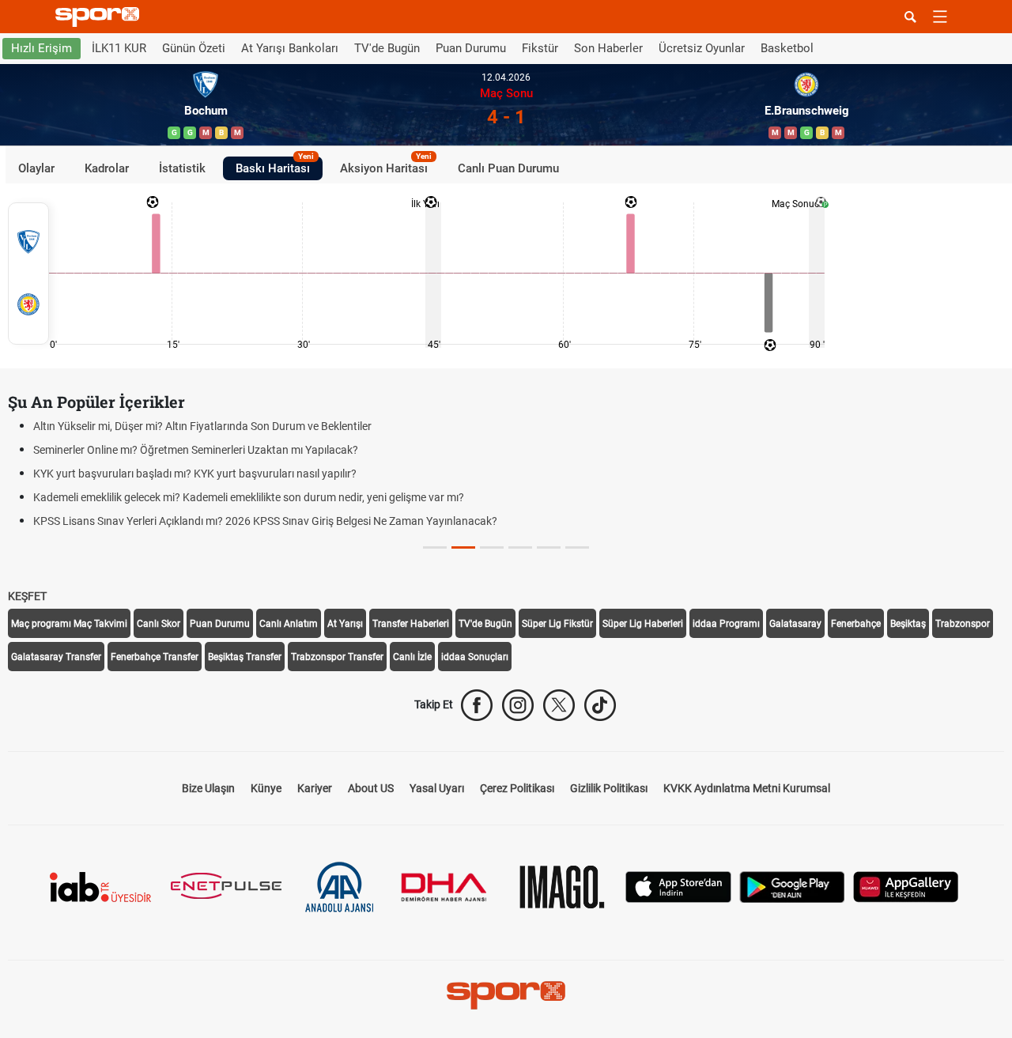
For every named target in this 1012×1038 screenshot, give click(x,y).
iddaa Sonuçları (474, 656)
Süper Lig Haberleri (642, 623)
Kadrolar (107, 167)
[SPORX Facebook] (476, 705)
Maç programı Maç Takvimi (69, 623)
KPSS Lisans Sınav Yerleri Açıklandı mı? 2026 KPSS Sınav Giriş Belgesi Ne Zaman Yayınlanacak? (265, 521)
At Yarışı (345, 623)
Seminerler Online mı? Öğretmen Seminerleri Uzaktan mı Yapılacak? (195, 450)
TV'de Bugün (387, 48)
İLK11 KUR (119, 48)
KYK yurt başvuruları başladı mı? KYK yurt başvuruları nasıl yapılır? (195, 473)
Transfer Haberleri (410, 623)
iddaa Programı (726, 623)
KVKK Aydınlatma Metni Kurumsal (746, 788)
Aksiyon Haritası (386, 165)
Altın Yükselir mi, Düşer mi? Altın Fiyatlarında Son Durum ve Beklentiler (202, 426)
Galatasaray (795, 623)
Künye (266, 788)
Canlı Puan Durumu (508, 167)
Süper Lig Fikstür (557, 623)
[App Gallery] (906, 885)
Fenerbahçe (856, 623)
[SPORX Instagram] (517, 705)
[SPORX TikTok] (600, 705)
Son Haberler (608, 48)
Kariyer (314, 788)
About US (371, 788)
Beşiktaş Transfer (244, 656)
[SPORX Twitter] (559, 705)
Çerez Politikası (517, 788)
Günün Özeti (193, 48)
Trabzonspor (962, 623)
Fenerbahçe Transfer (154, 656)
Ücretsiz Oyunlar (702, 48)
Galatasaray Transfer (56, 656)
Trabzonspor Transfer (337, 656)
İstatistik (182, 167)
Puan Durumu (471, 48)
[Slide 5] (577, 547)
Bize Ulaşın (208, 788)
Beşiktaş (908, 623)
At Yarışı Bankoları (289, 48)
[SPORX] (506, 995)
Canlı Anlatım (288, 623)
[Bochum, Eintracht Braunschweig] (28, 273)
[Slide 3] (520, 547)
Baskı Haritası (275, 165)
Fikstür (540, 48)
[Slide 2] (492, 547)
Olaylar (36, 167)
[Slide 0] (435, 547)
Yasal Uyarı (437, 788)
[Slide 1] (463, 547)
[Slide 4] (549, 547)
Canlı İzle (412, 656)
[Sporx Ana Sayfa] (100, 17)
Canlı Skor (158, 623)
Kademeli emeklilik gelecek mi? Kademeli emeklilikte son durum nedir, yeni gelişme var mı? (248, 497)
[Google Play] (792, 885)
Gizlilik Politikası (609, 788)
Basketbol (787, 48)
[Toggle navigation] (940, 16)
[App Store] (678, 885)
